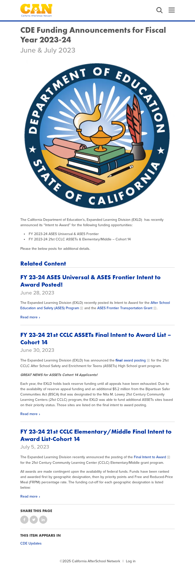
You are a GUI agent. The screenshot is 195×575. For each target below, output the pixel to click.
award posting (131, 360)
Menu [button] (172, 10)
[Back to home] (36, 10)
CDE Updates (31, 543)
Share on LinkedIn (43, 520)
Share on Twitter (34, 520)
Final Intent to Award (150, 457)
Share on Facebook (24, 520)
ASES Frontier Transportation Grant (124, 308)
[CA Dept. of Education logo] (97, 135)
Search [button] (159, 10)
